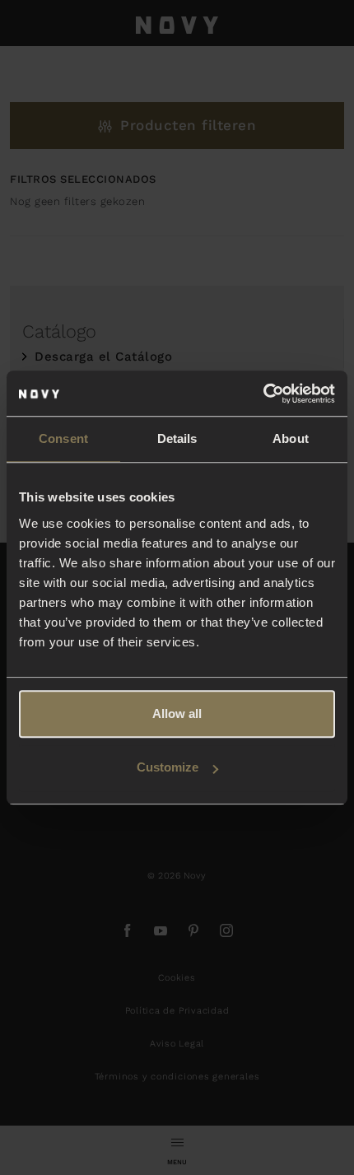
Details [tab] (177, 438)
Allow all (177, 713)
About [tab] (290, 438)
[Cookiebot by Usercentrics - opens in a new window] (263, 393)
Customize (167, 767)
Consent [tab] (63, 438)
